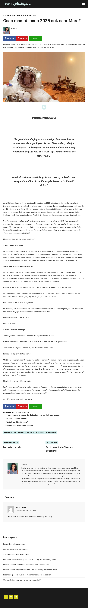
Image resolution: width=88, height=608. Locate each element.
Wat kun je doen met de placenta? (15, 549)
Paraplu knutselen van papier (14, 544)
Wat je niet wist (29, 15)
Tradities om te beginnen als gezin (16, 554)
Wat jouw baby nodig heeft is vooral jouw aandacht (22, 580)
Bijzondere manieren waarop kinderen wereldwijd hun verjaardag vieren (29, 560)
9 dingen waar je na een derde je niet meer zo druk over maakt (33, 415)
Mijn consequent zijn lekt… (17, 419)
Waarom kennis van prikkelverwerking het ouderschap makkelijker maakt (30, 570)
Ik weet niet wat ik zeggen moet (19, 426)
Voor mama (17, 15)
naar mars (51, 432)
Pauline (24, 464)
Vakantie (7, 15)
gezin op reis (10, 432)
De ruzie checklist (12, 447)
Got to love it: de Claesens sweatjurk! (60, 449)
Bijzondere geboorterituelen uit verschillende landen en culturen (27, 575)
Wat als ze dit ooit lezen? (17, 422)
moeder (40, 432)
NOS (52, 117)
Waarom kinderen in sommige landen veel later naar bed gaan (26, 565)
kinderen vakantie (26, 432)
